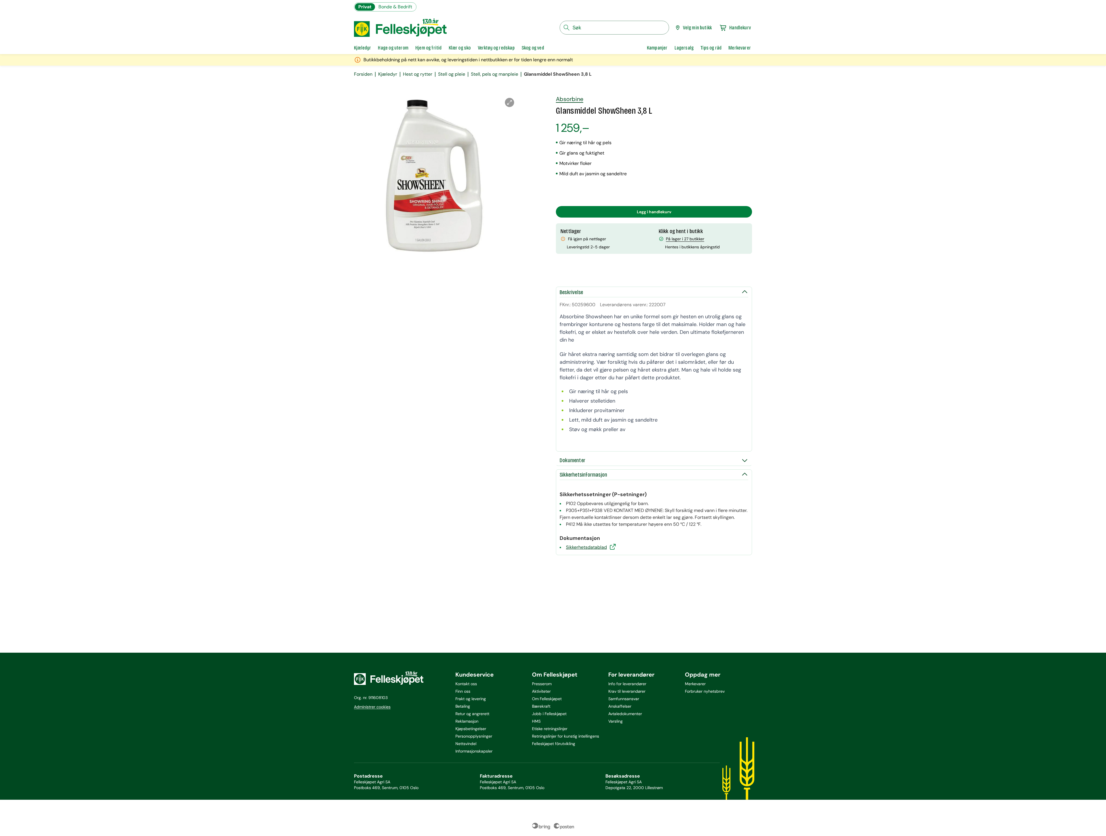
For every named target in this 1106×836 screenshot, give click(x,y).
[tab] (362, 47)
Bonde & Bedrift (395, 7)
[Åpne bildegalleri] (509, 102)
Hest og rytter (417, 74)
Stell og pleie (451, 74)
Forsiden (363, 74)
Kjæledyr (387, 74)
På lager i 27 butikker (685, 239)
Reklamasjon (466, 721)
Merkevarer (695, 683)
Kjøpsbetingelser (470, 728)
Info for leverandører (627, 683)
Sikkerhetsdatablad (586, 547)
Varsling (615, 721)
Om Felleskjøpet (547, 698)
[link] (657, 47)
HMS (536, 721)
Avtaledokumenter (625, 713)
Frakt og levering (470, 698)
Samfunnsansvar (623, 698)
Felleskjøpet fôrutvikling (553, 743)
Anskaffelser (619, 706)
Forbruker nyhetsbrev (705, 691)
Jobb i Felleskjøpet (549, 713)
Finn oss (462, 691)
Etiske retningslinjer (549, 728)
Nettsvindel (465, 743)
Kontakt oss (466, 683)
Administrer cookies (372, 706)
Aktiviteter (541, 691)
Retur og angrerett (472, 713)
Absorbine (569, 99)
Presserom (542, 683)
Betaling (462, 706)
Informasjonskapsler (474, 751)
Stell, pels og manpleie (494, 74)
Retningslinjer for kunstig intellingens (565, 736)
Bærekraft (541, 706)
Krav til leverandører (626, 691)
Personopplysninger (473, 736)
